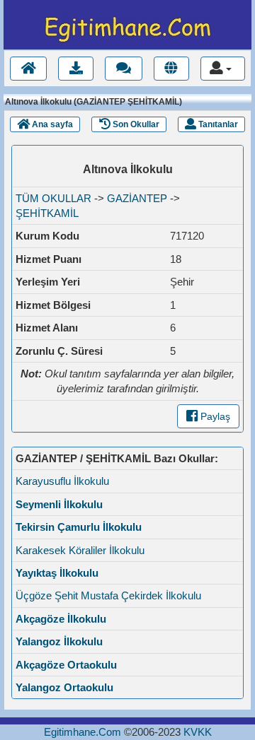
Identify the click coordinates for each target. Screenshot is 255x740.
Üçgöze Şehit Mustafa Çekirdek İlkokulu (108, 595)
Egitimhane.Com (82, 732)
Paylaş (214, 416)
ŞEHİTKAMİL (47, 213)
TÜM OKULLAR (53, 198)
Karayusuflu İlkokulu (62, 481)
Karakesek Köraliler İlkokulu (80, 550)
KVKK (197, 732)
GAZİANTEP (137, 198)
